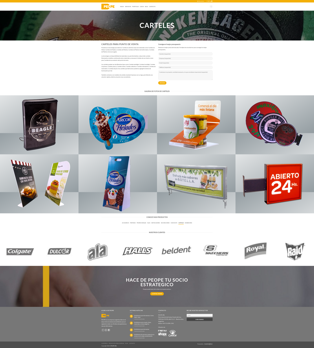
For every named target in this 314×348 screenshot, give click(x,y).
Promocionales (141, 223)
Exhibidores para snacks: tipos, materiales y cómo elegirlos (142, 323)
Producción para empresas (116, 343)
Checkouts (174, 223)
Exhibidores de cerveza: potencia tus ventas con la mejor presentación (144, 335)
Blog (146, 6)
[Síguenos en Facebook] (207, 1)
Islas (148, 223)
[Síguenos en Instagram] (208, 1)
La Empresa (104, 343)
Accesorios (125, 223)
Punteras (133, 223)
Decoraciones (165, 223)
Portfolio (135, 6)
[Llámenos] (210, 1)
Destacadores (155, 223)
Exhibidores (188, 223)
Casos (142, 6)
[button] (200, 1)
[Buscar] (211, 6)
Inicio (122, 6)
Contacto (152, 6)
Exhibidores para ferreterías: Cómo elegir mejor (144, 316)
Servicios (128, 6)
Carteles (181, 223)
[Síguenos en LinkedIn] (211, 1)
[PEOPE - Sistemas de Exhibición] (109, 6)
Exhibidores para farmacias (141, 329)
